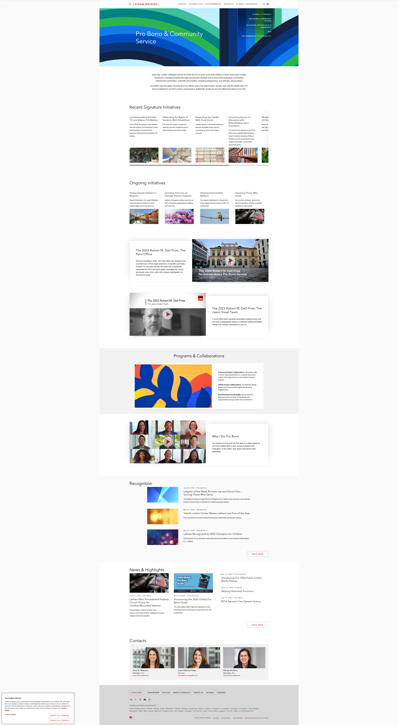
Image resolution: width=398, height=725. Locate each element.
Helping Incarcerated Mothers (211, 194)
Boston (143, 708)
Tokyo (236, 711)
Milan (145, 711)
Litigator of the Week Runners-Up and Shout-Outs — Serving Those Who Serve (212, 493)
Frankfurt (177, 708)
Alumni (210, 693)
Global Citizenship (247, 4)
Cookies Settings (10, 714)
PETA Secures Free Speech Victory (241, 601)
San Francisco (197, 711)
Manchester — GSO (136, 711)
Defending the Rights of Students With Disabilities (176, 119)
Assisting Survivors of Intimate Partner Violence (178, 194)
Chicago (156, 708)
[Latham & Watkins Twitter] (135, 699)
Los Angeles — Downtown (229, 708)
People (182, 4)
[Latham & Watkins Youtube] (144, 699)
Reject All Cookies (59, 720)
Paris (175, 711)
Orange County (168, 711)
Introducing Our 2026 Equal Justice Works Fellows (241, 579)
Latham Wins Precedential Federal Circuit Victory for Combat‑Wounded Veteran (149, 602)
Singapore (222, 711)
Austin (132, 708)
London (207, 708)
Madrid (255, 708)
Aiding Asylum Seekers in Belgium (143, 194)
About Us (198, 693)
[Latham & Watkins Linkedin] (131, 699)
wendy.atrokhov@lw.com (231, 675)
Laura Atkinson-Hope (187, 670)
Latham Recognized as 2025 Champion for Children (212, 533)
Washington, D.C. (248, 711)
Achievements (213, 4)
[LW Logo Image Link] (146, 4)
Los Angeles (215, 708)
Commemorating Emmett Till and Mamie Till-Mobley (144, 119)
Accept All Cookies (59, 715)
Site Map (216, 718)
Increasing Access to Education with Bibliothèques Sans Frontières (239, 121)
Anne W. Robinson (141, 670)
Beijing (137, 708)
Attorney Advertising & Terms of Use (256, 718)
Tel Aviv (229, 711)
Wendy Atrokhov (230, 670)
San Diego (188, 711)
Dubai (162, 708)
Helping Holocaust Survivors (237, 591)
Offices (166, 693)
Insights (228, 4)
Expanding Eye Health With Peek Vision (207, 119)
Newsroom (153, 693)
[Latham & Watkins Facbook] (140, 699)
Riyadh (181, 711)
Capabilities (196, 4)
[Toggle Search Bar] (264, 4)
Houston (201, 708)
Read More (258, 554)
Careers (221, 693)
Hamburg (184, 708)
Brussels (149, 708)
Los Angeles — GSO (245, 708)
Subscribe (136, 693)
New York (158, 711)
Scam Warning (237, 718)
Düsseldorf (169, 708)
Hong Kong (193, 708)
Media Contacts (182, 693)
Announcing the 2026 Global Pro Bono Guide (192, 601)
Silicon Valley (212, 711)
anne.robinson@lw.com (141, 675)
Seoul (205, 711)
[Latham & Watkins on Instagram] (149, 699)
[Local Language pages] (268, 4)
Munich (151, 711)
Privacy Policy (225, 718)
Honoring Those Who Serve (246, 194)
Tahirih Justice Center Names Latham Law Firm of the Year (216, 513)
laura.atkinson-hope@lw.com (188, 675)
